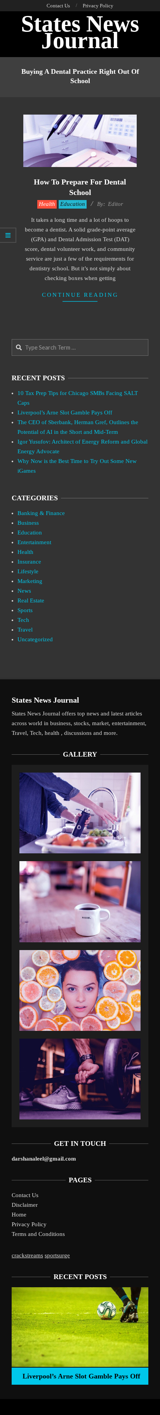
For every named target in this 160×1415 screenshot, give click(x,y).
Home (19, 1214)
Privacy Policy (29, 1224)
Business (28, 523)
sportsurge (57, 1255)
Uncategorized (35, 639)
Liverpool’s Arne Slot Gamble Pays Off (64, 412)
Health (47, 204)
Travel (25, 630)
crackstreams (27, 1255)
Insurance (29, 562)
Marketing (29, 581)
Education (72, 204)
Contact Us (25, 1195)
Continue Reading (80, 295)
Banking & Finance (41, 513)
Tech (23, 620)
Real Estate (30, 600)
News (24, 591)
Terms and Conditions (38, 1234)
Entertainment (34, 542)
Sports (25, 610)
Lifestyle (27, 571)
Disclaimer (25, 1205)
